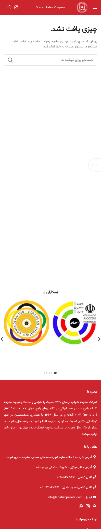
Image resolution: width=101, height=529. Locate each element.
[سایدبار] (95, 165)
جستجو (10, 60)
